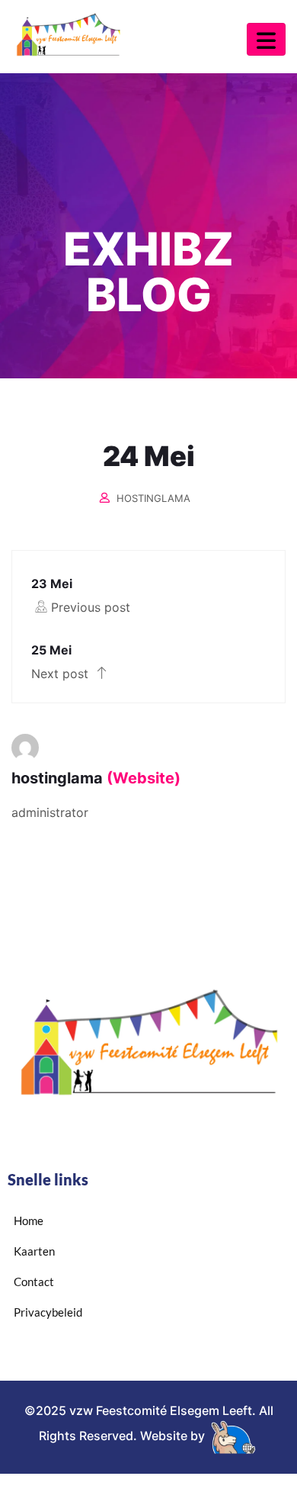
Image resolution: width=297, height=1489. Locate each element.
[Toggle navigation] (266, 39)
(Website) (143, 778)
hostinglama (153, 498)
